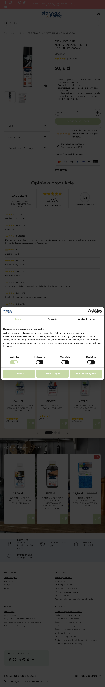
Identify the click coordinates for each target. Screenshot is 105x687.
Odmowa (19, 373)
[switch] (39, 362)
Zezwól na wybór (52, 373)
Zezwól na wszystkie (86, 373)
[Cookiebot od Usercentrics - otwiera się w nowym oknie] (90, 311)
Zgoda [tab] (18, 319)
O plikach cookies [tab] (86, 319)
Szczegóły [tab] (53, 319)
